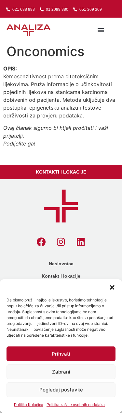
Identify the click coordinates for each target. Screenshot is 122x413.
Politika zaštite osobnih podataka (76, 405)
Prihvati (61, 354)
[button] (112, 287)
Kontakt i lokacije (61, 276)
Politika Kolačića (28, 405)
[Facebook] (41, 242)
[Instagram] (61, 242)
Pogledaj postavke (61, 390)
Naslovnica (61, 263)
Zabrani (61, 372)
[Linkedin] (81, 242)
